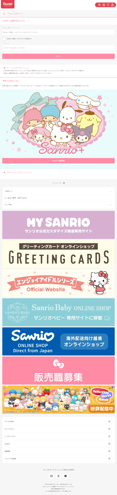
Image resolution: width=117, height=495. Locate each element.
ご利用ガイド (9, 191)
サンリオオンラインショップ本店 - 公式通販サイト (8, 4)
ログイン (58, 56)
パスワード (5, 43)
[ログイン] (103, 4)
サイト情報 (8, 204)
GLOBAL (7, 444)
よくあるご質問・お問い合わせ (16, 198)
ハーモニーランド (10, 436)
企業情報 (7, 451)
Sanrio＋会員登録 (58, 161)
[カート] (112, 4)
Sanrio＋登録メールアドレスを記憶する (19, 39)
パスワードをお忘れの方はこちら (16, 68)
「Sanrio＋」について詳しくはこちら (17, 172)
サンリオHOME (9, 421)
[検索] (99, 4)
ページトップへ (57, 183)
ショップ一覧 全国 (10, 458)
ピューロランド (9, 429)
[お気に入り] (108, 4)
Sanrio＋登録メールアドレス (11, 28)
